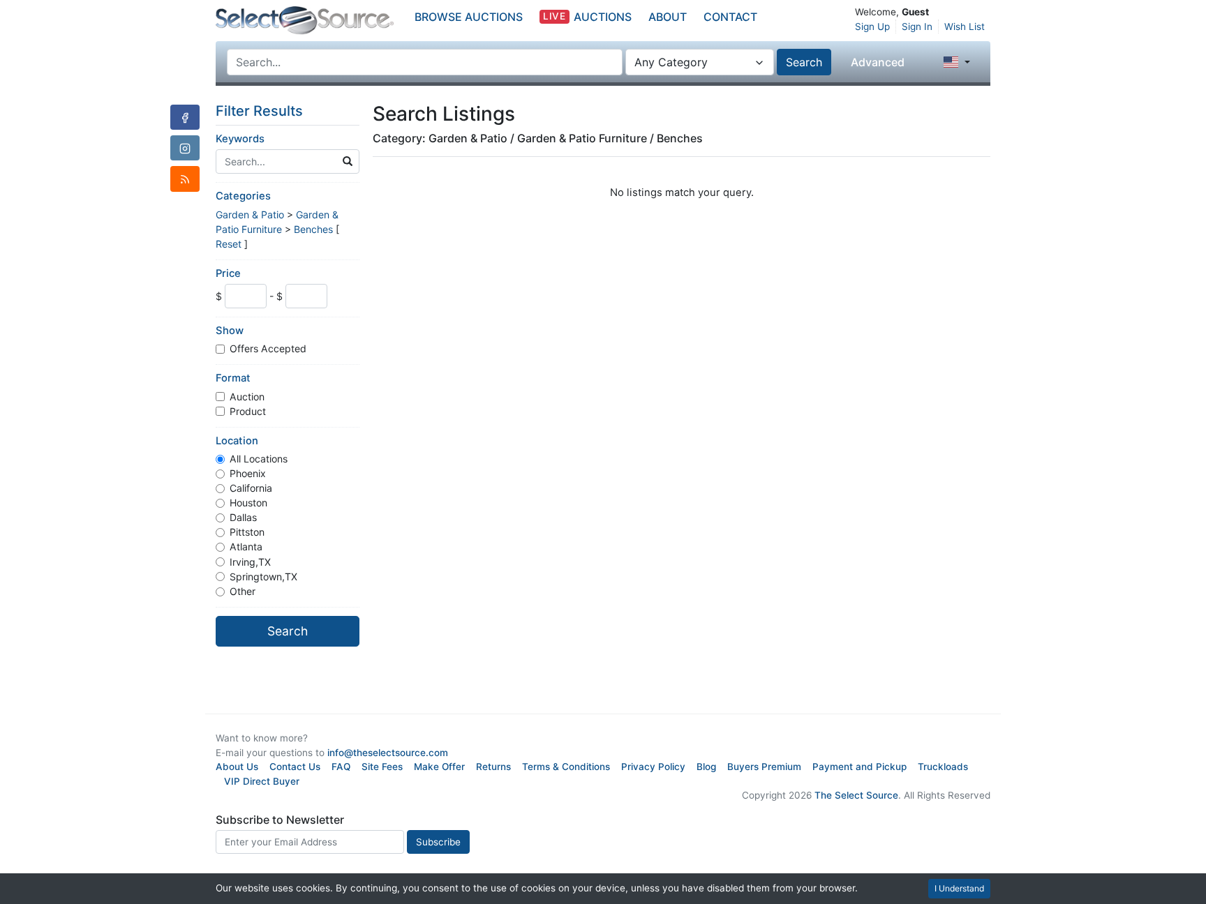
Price (228, 273)
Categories (243, 196)
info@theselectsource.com (387, 752)
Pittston (247, 532)
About (667, 17)
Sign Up (872, 26)
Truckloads (943, 766)
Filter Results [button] (261, 111)
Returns (493, 766)
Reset (228, 244)
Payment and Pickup (859, 766)
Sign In (917, 26)
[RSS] (185, 178)
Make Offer (439, 766)
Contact (730, 17)
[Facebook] (185, 117)
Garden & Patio (250, 214)
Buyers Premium (764, 766)
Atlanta (246, 546)
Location (237, 441)
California (251, 488)
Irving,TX (250, 562)
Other (242, 591)
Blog (706, 766)
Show (230, 330)
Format (233, 378)
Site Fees (382, 766)
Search (804, 62)
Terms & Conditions (566, 766)
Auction (247, 396)
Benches (313, 229)
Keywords (240, 139)
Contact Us (294, 766)
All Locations (259, 459)
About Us (237, 766)
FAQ (341, 766)
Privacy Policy (653, 766)
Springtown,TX (263, 576)
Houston (248, 502)
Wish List (964, 26)
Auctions (587, 17)
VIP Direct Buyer (261, 781)
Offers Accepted (268, 348)
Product (248, 411)
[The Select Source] (305, 20)
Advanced (877, 62)
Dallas (243, 517)
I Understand (959, 888)
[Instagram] (185, 147)
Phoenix (248, 473)
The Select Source (856, 795)
